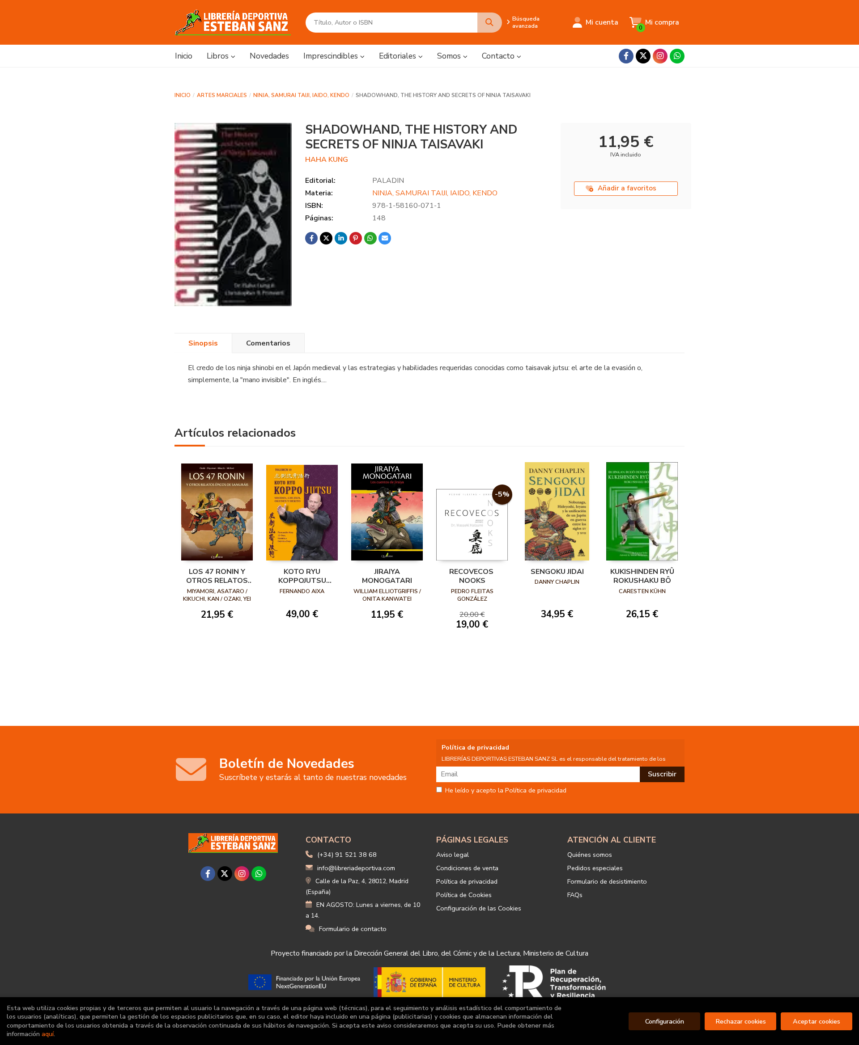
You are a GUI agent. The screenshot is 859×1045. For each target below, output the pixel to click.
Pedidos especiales (595, 868)
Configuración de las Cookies (478, 908)
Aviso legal (452, 854)
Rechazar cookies (740, 1021)
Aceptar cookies (816, 1021)
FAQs (575, 894)
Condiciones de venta (467, 868)
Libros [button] (219, 56)
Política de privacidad (467, 881)
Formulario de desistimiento (607, 881)
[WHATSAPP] (677, 56)
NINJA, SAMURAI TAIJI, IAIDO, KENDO (301, 95)
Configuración (664, 1021)
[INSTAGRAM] (660, 56)
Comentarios (268, 343)
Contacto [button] (499, 56)
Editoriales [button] (398, 56)
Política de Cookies (464, 894)
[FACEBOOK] (626, 56)
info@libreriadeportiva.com (356, 868)
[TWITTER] (643, 56)
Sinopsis (203, 343)
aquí (48, 1033)
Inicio (182, 95)
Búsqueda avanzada (526, 22)
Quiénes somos (589, 854)
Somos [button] (450, 56)
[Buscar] (489, 23)
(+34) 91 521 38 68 (347, 854)
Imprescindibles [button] (331, 56)
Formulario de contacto (353, 928)
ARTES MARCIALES (222, 95)
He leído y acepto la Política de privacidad (505, 791)
